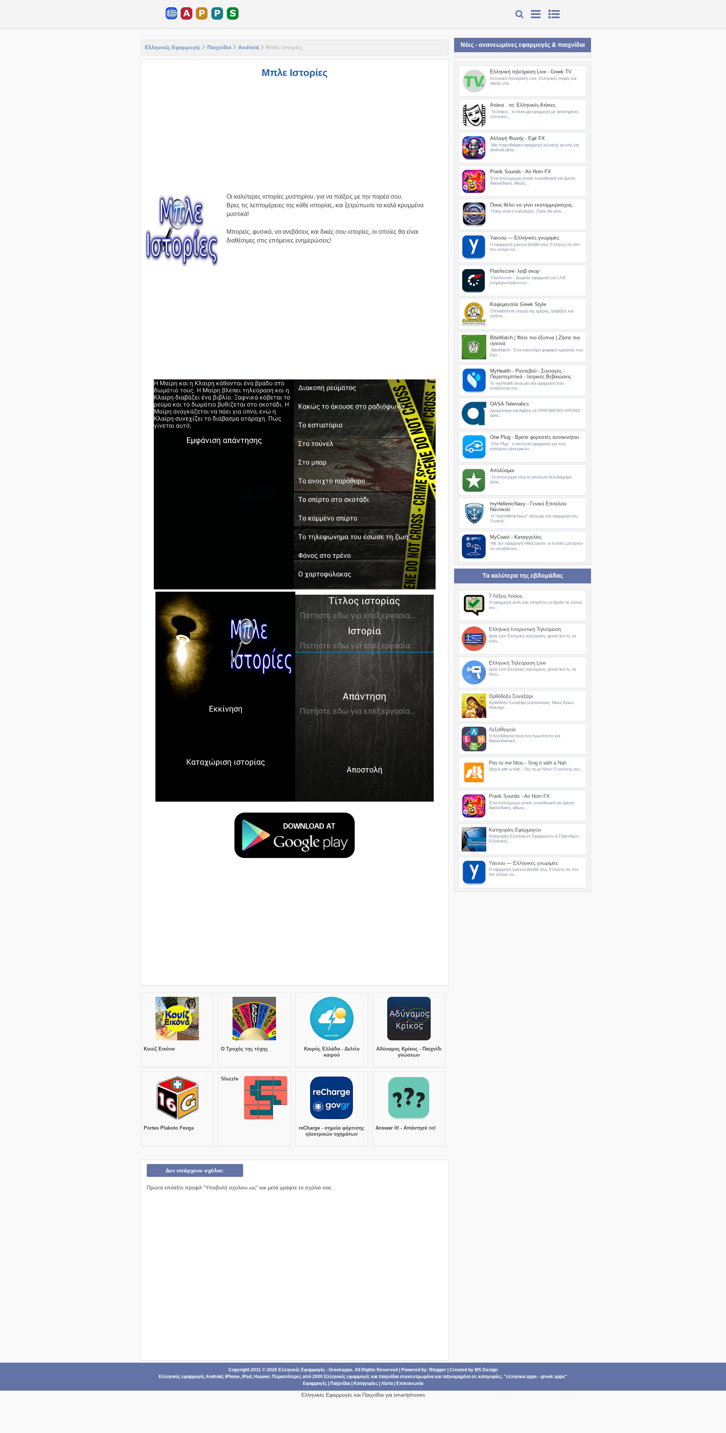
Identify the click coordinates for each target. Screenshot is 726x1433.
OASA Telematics (509, 404)
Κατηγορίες (366, 1383)
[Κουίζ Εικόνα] (177, 1040)
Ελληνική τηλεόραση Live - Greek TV (531, 72)
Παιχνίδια (219, 47)
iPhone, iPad (238, 1376)
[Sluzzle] (265, 1119)
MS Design (486, 1369)
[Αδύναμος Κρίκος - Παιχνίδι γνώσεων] (409, 1040)
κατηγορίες (489, 1376)
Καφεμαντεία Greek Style (518, 304)
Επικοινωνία (409, 1383)
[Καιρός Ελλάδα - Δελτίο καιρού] (331, 1040)
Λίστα (387, 1383)
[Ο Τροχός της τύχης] (254, 1040)
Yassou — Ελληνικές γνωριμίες (524, 238)
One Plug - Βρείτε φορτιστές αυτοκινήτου (534, 437)
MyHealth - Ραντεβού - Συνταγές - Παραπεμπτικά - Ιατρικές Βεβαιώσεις (530, 374)
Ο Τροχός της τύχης (244, 1049)
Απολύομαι (502, 470)
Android (248, 47)
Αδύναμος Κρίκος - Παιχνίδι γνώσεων (409, 1052)
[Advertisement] (294, 139)
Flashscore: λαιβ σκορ (514, 271)
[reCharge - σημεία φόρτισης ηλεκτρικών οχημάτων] (331, 1119)
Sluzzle (229, 1079)
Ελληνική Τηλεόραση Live (517, 663)
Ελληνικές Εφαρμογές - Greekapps (315, 1369)
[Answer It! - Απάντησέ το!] (409, 1119)
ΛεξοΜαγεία (502, 729)
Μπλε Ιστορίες (295, 72)
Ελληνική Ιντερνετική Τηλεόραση (525, 629)
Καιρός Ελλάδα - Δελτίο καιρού (332, 1052)
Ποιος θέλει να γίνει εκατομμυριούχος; (531, 205)
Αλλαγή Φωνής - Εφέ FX (517, 138)
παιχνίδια (389, 1376)
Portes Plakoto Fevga (169, 1128)
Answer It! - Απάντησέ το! (405, 1128)
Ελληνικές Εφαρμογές (172, 47)
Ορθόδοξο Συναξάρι (511, 696)
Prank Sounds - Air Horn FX (520, 171)
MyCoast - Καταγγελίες (515, 537)
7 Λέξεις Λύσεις (505, 596)
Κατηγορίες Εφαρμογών (515, 830)
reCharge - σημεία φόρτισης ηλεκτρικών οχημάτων (332, 1131)
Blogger (437, 1369)
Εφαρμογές (315, 1383)
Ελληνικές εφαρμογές (347, 1376)
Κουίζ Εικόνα (159, 1049)
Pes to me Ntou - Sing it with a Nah (527, 763)
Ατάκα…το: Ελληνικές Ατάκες (522, 105)
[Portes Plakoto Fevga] (177, 1119)
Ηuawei (262, 1376)
